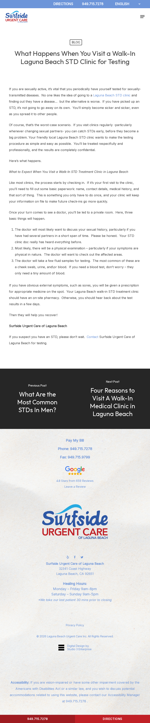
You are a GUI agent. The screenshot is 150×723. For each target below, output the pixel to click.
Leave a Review (75, 486)
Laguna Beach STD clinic (111, 95)
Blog (76, 42)
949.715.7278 (76, 701)
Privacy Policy (75, 625)
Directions (112, 719)
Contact (92, 337)
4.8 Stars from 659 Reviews (75, 481)
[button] (142, 17)
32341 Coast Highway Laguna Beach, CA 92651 (75, 569)
